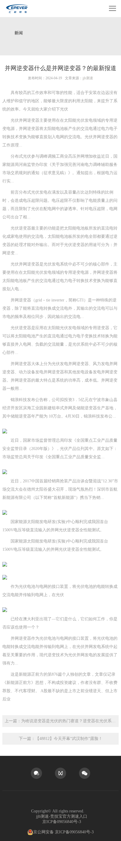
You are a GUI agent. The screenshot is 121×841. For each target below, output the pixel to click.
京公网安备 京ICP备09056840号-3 (63, 832)
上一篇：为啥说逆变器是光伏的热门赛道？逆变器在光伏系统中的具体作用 (62, 721)
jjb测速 (88, 78)
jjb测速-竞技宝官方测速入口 (61, 816)
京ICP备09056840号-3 (61, 821)
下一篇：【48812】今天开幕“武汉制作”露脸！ (60, 738)
